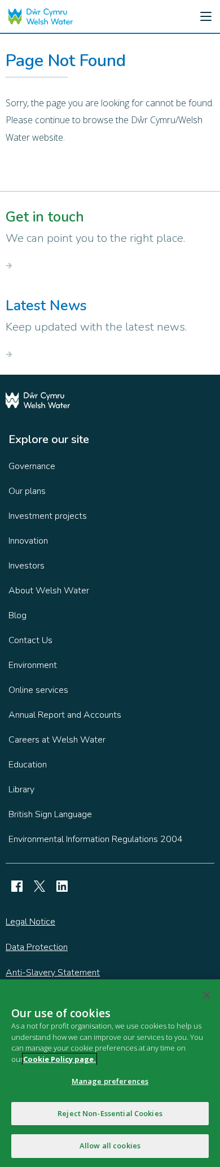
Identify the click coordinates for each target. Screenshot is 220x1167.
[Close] (206, 995)
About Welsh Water (48, 590)
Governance (31, 466)
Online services (38, 690)
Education (27, 764)
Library (21, 789)
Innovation (28, 541)
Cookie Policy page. (59, 1059)
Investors (26, 565)
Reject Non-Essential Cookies (110, 1113)
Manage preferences (110, 1081)
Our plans (27, 491)
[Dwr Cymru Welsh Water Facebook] (17, 886)
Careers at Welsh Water (56, 740)
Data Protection (37, 947)
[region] (110, 1073)
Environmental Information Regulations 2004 (95, 839)
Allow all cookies (110, 1145)
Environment (32, 665)
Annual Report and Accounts (64, 715)
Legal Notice (30, 922)
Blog (17, 615)
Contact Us (30, 640)
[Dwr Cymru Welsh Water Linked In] (62, 886)
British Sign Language (50, 814)
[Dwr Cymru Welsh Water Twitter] (39, 886)
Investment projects (47, 516)
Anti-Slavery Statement (53, 972)
